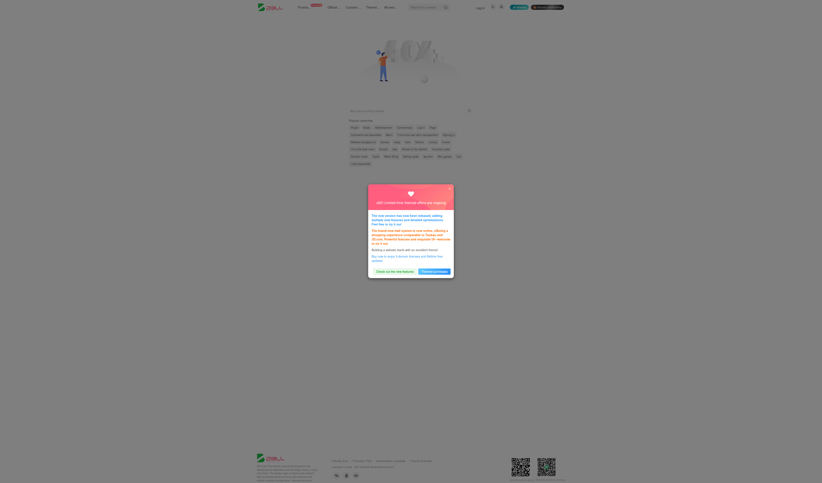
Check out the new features (395, 271)
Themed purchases (434, 271)
